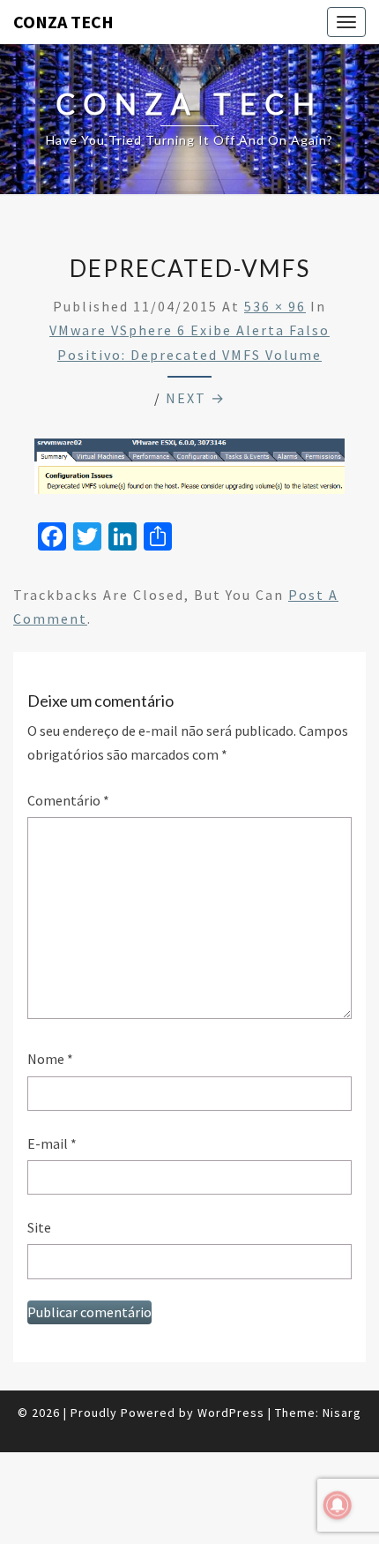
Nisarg (342, 1412)
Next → (196, 398)
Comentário (68, 800)
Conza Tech (63, 22)
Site (39, 1227)
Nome (50, 1059)
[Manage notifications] (337, 1505)
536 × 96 (275, 306)
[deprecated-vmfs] (189, 471)
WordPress (230, 1412)
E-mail (52, 1143)
